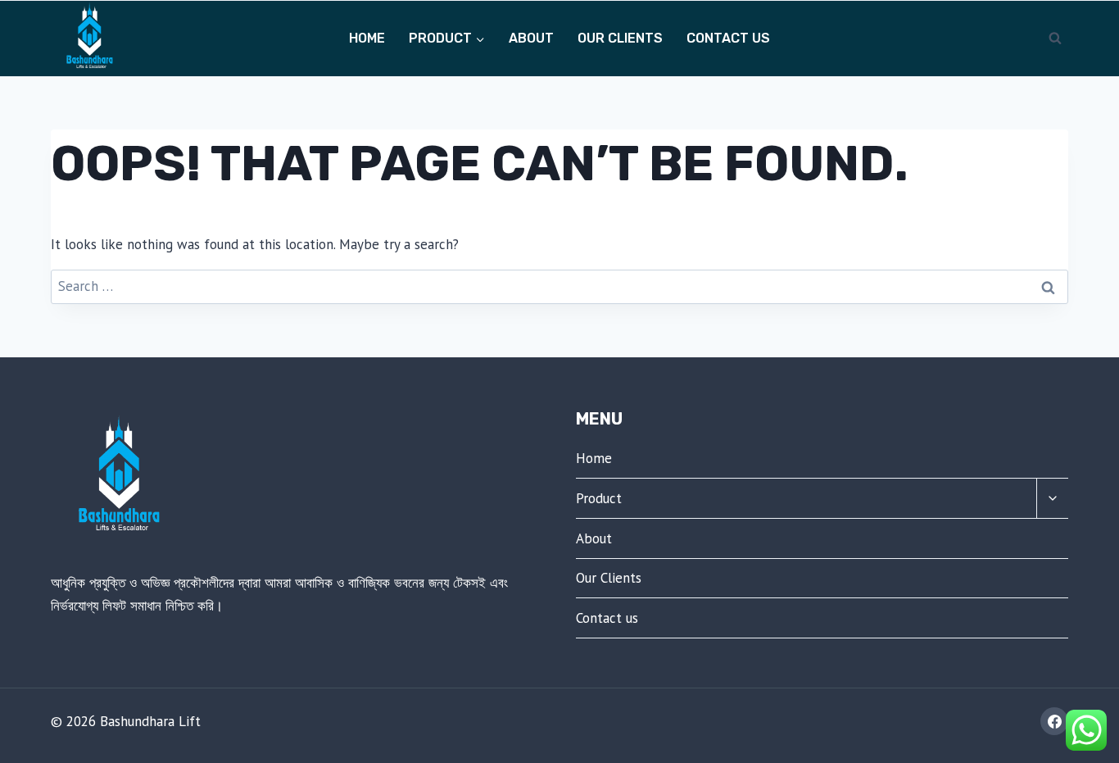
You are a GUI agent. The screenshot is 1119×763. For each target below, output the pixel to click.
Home (367, 38)
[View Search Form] (1055, 38)
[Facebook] (1054, 721)
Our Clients (620, 38)
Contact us (728, 38)
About (531, 38)
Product (599, 498)
